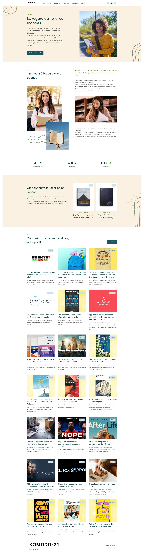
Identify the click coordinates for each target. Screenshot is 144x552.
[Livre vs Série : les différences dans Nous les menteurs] (72, 346)
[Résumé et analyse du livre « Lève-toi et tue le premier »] (72, 301)
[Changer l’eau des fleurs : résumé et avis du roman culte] (103, 346)
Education (75, 3)
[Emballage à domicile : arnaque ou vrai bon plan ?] (103, 470)
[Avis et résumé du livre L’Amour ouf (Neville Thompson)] (72, 386)
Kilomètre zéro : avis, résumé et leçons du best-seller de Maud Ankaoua (39, 401)
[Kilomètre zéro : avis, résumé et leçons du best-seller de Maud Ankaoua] (41, 386)
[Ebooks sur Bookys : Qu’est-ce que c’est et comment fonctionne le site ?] (41, 259)
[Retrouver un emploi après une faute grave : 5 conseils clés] (41, 428)
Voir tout (112, 242)
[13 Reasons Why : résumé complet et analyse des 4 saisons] (41, 470)
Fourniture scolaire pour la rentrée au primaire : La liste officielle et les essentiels (72, 274)
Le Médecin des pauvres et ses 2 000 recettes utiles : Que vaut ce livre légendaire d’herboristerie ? (102, 274)
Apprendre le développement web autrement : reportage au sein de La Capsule (101, 317)
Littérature (47, 3)
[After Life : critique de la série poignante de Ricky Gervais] (103, 428)
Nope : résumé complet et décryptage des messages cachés (69, 444)
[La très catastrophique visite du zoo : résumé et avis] (72, 510)
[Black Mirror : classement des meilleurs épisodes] (72, 470)
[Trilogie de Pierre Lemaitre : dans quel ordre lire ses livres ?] (41, 346)
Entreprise (57, 3)
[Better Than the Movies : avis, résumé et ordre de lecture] (103, 510)
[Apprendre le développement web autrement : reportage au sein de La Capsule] (103, 301)
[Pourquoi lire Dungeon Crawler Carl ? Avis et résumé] (41, 510)
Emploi (83, 3)
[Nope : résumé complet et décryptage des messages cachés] (72, 428)
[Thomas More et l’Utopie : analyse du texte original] (103, 386)
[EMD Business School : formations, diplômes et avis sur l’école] (41, 301)
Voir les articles (35, 52)
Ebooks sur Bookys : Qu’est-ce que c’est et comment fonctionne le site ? (41, 274)
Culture (66, 3)
